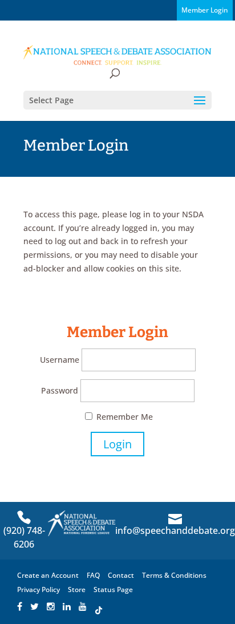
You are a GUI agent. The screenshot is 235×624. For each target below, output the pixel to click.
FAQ (93, 575)
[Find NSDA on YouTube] (83, 607)
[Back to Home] (117, 54)
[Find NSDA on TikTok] (99, 607)
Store (77, 589)
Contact (121, 575)
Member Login (204, 10)
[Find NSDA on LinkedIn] (67, 607)
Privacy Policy (38, 589)
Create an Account (48, 575)
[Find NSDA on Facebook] (19, 607)
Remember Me (123, 416)
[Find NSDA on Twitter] (34, 607)
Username (59, 359)
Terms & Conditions (174, 575)
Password (59, 390)
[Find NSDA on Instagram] (51, 607)
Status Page (113, 589)
